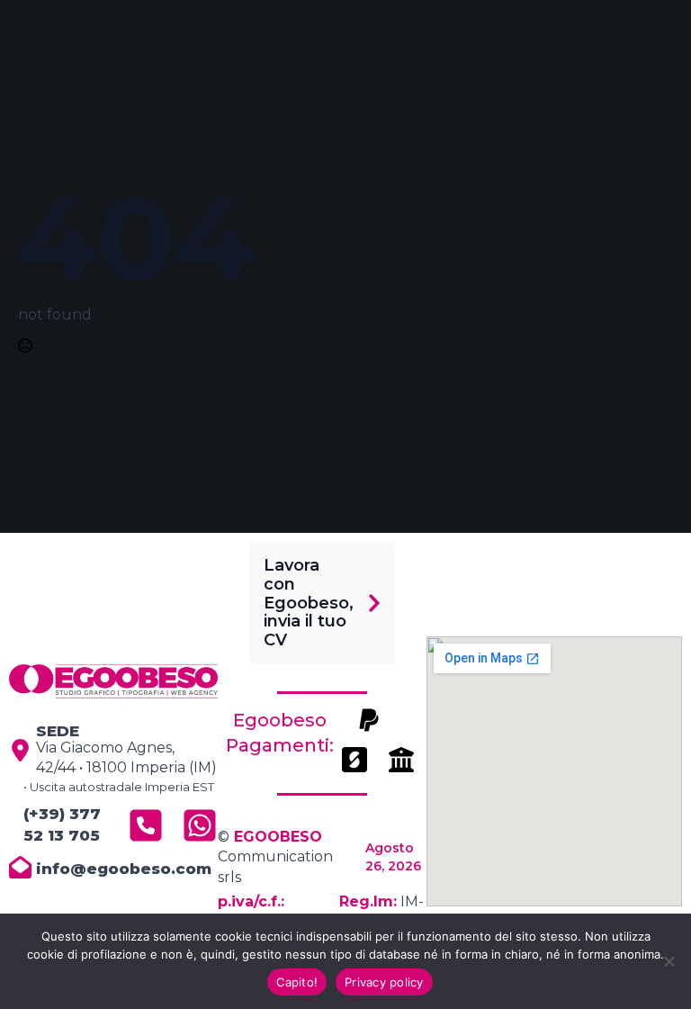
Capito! (297, 982)
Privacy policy (384, 982)
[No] (669, 961)
